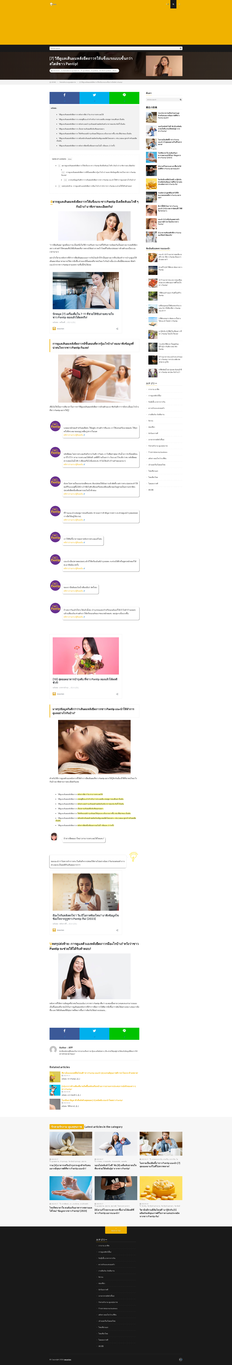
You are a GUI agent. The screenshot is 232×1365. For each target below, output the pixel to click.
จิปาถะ (150, 421)
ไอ (177, 1159)
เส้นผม (114, 70)
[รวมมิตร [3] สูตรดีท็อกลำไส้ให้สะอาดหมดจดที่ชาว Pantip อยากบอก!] (151, 197)
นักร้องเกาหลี (153, 433)
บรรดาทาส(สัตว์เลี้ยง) (156, 439)
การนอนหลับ (107, 1161)
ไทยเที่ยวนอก (153, 471)
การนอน (99, 1161)
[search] (180, 48)
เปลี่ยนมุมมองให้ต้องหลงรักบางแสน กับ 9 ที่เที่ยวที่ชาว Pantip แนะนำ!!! (170, 308)
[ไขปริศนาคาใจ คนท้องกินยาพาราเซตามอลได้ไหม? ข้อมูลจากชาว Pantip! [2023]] (151, 157)
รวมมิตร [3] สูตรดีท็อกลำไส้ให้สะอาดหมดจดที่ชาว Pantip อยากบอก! (169, 195)
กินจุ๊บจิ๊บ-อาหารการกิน (156, 402)
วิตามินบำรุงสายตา (167, 1206)
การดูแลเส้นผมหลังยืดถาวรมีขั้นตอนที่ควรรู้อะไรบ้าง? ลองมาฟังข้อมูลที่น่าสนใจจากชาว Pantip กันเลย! (98, 173)
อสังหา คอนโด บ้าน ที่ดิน (157, 458)
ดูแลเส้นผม (86, 70)
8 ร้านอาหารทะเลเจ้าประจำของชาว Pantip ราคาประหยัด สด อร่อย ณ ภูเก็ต (170, 359)
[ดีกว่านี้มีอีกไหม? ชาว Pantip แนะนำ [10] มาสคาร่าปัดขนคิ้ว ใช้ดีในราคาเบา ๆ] (151, 210)
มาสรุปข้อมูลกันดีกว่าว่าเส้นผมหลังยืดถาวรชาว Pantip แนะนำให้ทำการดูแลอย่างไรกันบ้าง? (100, 180)
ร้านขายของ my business (157, 452)
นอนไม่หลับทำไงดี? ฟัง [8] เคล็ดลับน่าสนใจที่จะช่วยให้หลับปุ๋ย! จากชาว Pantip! (170, 128)
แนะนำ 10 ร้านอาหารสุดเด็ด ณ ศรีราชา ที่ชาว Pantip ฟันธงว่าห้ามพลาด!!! (170, 256)
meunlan (67, 1360)
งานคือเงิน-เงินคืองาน (156, 414)
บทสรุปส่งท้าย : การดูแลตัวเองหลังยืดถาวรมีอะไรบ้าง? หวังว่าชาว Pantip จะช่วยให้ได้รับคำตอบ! (95, 186)
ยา (71, 1203)
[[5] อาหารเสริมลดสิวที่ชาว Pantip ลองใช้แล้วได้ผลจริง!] (151, 237)
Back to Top (116, 1231)
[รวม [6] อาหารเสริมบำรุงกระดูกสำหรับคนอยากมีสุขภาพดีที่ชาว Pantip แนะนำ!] (151, 117)
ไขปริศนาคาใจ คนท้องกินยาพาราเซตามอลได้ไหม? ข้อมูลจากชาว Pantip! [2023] (169, 155)
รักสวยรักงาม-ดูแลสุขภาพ (71, 70)
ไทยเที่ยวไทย (153, 477)
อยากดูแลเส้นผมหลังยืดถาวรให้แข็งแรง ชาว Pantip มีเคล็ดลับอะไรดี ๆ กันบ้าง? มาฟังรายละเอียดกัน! (97, 166)
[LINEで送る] (124, 98)
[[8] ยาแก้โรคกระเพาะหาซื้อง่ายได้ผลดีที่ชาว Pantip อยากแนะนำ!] (151, 170)
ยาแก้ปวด (76, 1203)
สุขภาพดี (113, 1206)
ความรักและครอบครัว (156, 408)
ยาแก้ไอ (165, 1159)
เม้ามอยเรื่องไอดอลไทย (156, 465)
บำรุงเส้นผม (94, 70)
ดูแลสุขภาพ (55, 1161)
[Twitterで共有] (94, 98)
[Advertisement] (116, 26)
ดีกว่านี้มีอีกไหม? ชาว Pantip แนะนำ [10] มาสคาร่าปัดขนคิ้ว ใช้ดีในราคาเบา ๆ (170, 208)
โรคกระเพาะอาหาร (123, 1206)
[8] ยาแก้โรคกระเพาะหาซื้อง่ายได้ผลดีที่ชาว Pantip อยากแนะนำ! (114, 1211)
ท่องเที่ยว (151, 427)
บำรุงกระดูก (63, 1161)
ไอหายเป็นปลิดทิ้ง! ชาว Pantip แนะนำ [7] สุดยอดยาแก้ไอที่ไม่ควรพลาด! (170, 142)
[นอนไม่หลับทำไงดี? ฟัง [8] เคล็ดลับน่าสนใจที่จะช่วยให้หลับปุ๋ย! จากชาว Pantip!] (151, 130)
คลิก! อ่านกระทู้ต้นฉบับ (73, 435)
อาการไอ (172, 1159)
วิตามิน (144, 1206)
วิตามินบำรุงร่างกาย (153, 1206)
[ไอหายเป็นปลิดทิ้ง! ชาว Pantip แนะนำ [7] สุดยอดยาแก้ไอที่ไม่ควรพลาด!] (151, 144)
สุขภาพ (84, 1161)
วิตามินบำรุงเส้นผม (105, 70)
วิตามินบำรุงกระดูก (74, 1161)
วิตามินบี (177, 1206)
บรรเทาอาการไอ (157, 1159)
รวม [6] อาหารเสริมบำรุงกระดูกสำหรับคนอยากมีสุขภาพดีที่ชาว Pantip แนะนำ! (169, 115)
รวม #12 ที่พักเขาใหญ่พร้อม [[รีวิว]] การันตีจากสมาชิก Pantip (169, 346)
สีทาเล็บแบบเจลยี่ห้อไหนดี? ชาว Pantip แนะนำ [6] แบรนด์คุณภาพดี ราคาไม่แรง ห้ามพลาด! (100, 1073)
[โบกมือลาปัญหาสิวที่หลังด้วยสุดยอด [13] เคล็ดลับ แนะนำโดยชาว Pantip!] (55, 1104)
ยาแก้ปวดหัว (84, 1203)
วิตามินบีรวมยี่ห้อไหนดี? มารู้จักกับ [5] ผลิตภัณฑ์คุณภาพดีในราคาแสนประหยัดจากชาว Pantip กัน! (170, 182)
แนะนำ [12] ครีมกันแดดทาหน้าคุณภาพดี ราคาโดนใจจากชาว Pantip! (168, 221)
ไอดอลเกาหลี (153, 483)
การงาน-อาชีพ (153, 389)
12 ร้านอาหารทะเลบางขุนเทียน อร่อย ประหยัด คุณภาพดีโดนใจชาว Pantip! (170, 282)
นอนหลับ (124, 1161)
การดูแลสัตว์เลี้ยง (154, 396)
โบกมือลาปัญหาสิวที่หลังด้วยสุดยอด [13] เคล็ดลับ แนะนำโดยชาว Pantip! (92, 1100)
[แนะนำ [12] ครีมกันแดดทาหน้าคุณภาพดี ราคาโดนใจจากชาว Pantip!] (151, 223)
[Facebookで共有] (65, 98)
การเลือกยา (65, 1203)
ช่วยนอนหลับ (116, 1161)
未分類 (150, 490)
